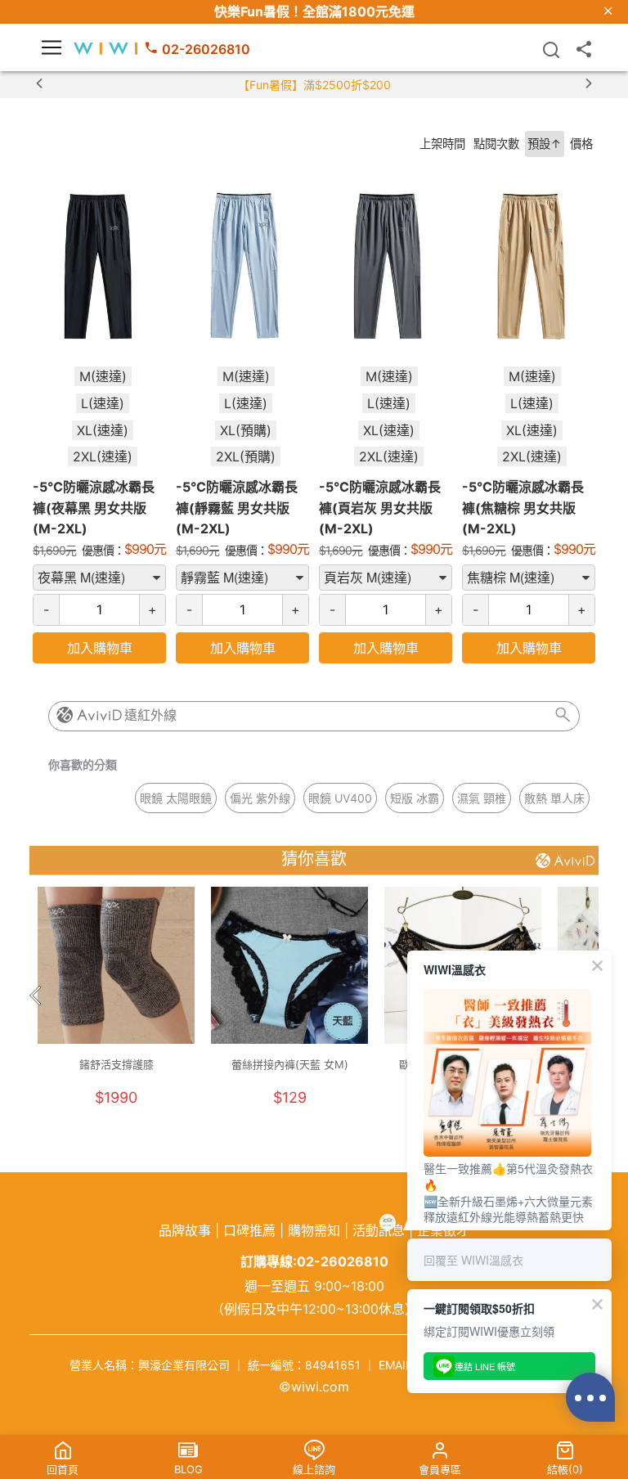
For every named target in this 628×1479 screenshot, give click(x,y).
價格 (581, 144)
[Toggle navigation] (51, 47)
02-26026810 (206, 49)
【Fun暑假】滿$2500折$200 (314, 85)
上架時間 (442, 144)
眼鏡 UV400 (340, 798)
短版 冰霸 (414, 798)
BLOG (188, 1469)
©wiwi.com (314, 1386)
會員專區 (440, 1469)
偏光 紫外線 (260, 798)
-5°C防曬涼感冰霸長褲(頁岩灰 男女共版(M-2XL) (380, 508)
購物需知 (314, 1230)
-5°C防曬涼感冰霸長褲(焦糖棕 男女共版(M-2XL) (523, 508)
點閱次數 (496, 144)
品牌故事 (185, 1230)
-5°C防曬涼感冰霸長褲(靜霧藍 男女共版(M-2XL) (237, 508)
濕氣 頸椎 (481, 798)
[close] (608, 12)
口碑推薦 (249, 1230)
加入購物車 (99, 648)
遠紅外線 (150, 715)
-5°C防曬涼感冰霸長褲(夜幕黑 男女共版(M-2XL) (94, 508)
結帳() (565, 1469)
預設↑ (544, 144)
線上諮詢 (314, 1469)
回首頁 (62, 1469)
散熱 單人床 (554, 798)
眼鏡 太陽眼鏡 (176, 798)
